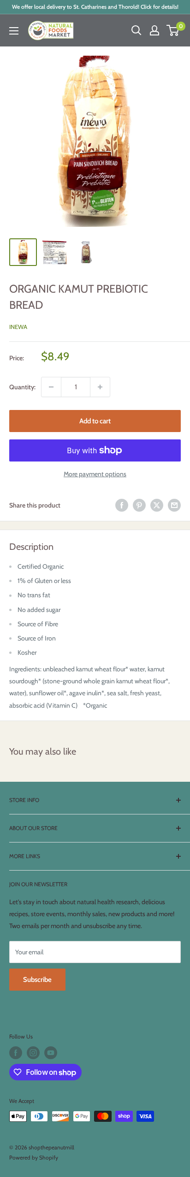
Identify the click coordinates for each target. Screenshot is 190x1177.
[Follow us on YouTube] (50, 1052)
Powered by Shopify (33, 1157)
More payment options (95, 474)
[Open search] (136, 30)
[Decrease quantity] (51, 387)
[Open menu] (13, 31)
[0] (173, 30)
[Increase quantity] (100, 387)
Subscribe (37, 979)
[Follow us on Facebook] (15, 1052)
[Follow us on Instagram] (33, 1052)
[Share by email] (174, 505)
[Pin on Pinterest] (139, 505)
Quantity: (22, 387)
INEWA (18, 326)
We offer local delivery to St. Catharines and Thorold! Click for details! (95, 6)
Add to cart (95, 421)
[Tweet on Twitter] (156, 505)
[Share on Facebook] (121, 505)
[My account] (154, 30)
